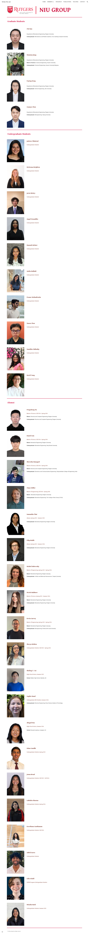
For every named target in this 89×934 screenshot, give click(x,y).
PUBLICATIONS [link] (67, 1)
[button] (87, 1)
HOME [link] (44, 1)
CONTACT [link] (82, 1)
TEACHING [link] (75, 1)
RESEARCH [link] (59, 1)
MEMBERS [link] (50, 1)
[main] (60, 10)
